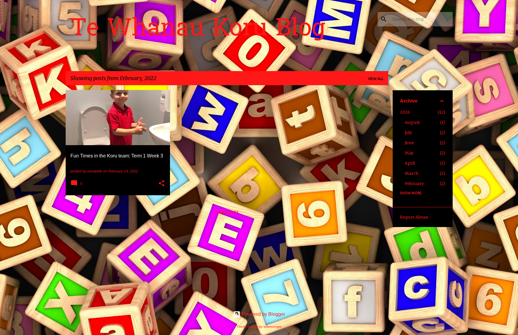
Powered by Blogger (262, 314)
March (411, 173)
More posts (227, 212)
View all (375, 79)
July (408, 132)
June (409, 142)
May (409, 153)
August (412, 122)
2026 (405, 112)
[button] (161, 184)
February (414, 183)
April (410, 163)
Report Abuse (414, 217)
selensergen (272, 326)
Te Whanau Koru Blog (197, 29)
